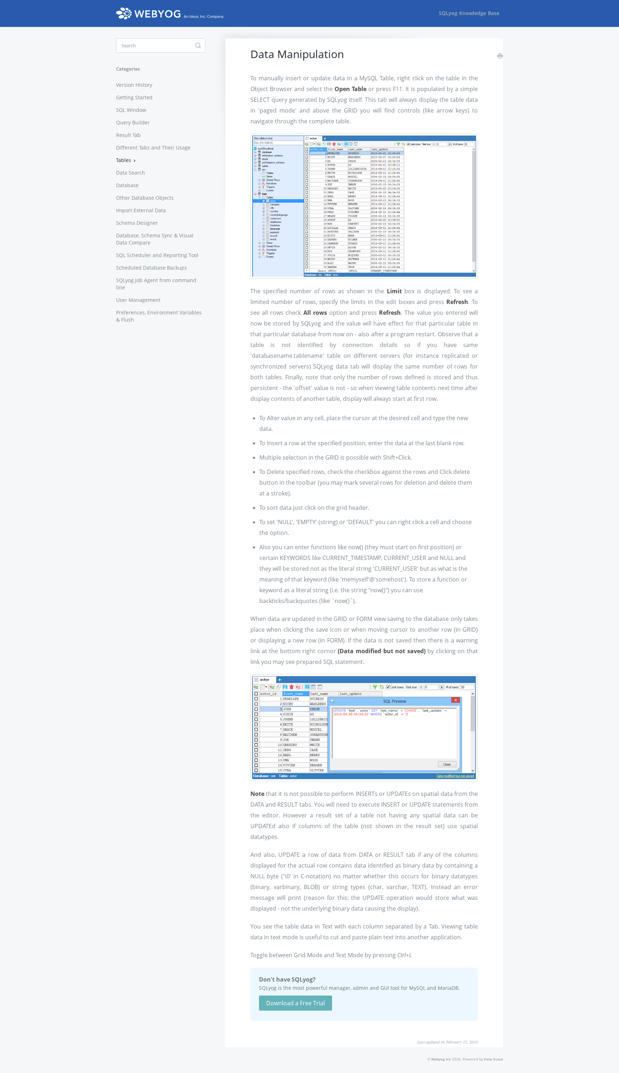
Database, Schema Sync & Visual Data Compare (154, 239)
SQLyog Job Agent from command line (156, 284)
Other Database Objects (145, 197)
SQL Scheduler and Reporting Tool (157, 255)
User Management (138, 299)
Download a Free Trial (295, 1003)
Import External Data (141, 210)
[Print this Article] (500, 57)
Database (127, 185)
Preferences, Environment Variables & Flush (159, 316)
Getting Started (134, 97)
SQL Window (131, 109)
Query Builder (133, 122)
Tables (124, 160)
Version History (134, 84)
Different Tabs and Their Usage (153, 147)
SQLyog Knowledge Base (469, 13)
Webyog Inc (441, 1059)
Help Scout (493, 1059)
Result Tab (128, 135)
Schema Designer (137, 222)
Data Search (130, 172)
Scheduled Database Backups (151, 267)
